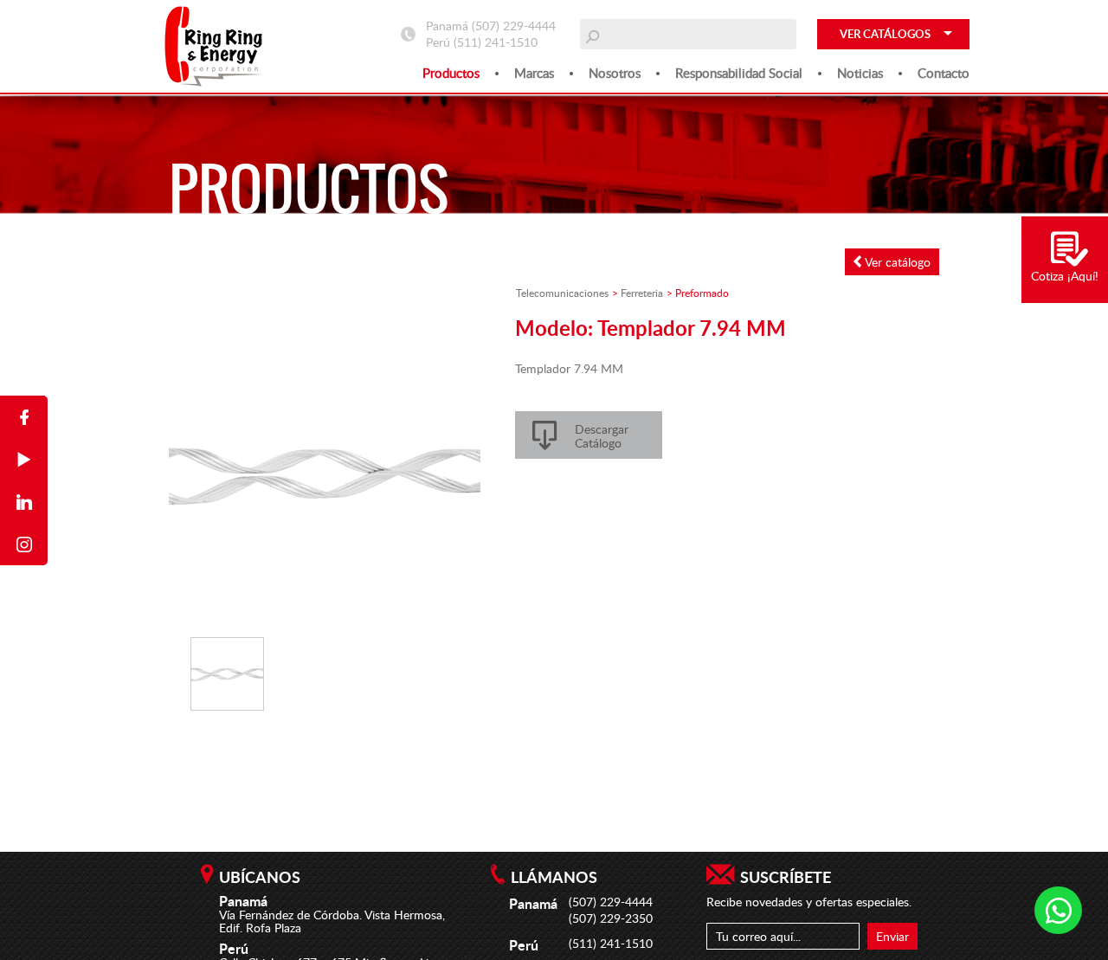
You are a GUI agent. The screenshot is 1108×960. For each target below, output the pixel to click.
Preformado (702, 293)
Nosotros (615, 72)
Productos (451, 72)
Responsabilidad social (738, 72)
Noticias (860, 72)
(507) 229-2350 (611, 918)
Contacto (944, 72)
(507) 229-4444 (514, 25)
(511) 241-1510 (496, 42)
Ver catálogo (896, 262)
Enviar (892, 936)
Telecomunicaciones (562, 293)
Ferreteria (642, 293)
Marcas (534, 72)
